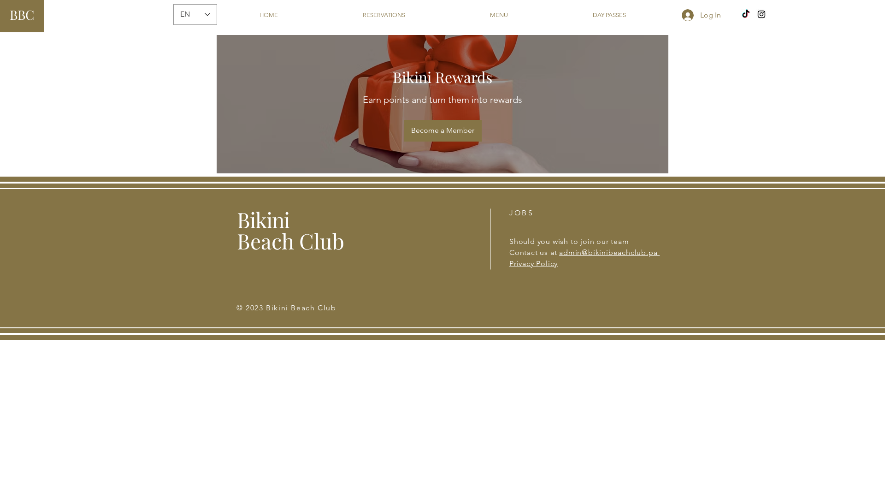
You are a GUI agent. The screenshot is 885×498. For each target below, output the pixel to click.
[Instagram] (761, 14)
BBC (22, 14)
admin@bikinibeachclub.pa (609, 252)
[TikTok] (746, 14)
